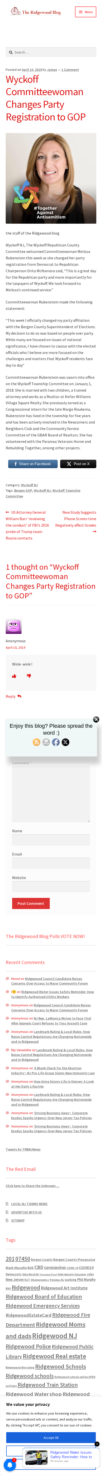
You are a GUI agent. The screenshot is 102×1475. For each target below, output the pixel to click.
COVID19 (86, 1267)
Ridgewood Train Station (48, 1384)
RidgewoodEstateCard (28, 1315)
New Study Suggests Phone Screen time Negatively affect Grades (75, 519)
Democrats (14, 1274)
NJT (27, 1280)
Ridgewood (26, 1287)
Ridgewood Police (28, 1346)
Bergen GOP (23, 490)
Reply (10, 696)
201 (10, 1258)
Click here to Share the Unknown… (33, 1185)
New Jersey (15, 1279)
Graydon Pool (48, 1274)
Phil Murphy (86, 1279)
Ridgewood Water (27, 1394)
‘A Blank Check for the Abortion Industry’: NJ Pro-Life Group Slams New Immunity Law (53, 1070)
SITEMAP (18, 1220)
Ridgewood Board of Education (44, 1296)
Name (17, 830)
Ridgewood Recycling (20, 1367)
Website (19, 877)
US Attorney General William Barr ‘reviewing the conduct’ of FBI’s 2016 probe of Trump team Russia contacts (27, 525)
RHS (8, 1288)
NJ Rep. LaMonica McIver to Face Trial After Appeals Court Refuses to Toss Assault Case (51, 1020)
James (52, 69)
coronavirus (55, 1267)
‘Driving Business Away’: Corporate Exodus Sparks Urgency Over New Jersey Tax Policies (51, 1115)
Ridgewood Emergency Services (43, 1305)
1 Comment (70, 69)
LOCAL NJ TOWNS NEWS (29, 1204)
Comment (22, 762)
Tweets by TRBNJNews (23, 1149)
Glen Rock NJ (30, 1274)
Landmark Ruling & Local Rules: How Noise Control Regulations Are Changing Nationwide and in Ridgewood (51, 1036)
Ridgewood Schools (60, 1366)
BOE (30, 1267)
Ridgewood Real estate (54, 1356)
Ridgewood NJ (54, 1335)
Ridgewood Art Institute (64, 1288)
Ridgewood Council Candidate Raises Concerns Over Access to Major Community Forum (49, 981)
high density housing (72, 1274)
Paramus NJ (57, 1280)
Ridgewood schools (30, 1375)
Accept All (51, 1437)
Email (17, 854)
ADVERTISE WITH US (26, 1212)
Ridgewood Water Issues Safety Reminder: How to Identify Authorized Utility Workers (52, 994)
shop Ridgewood (70, 1394)
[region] (51, 1435)
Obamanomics (40, 1280)
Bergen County (41, 1260)
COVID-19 (72, 1268)
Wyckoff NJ (29, 485)
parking (70, 1280)
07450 (22, 1258)
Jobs (90, 1274)
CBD (38, 1267)
